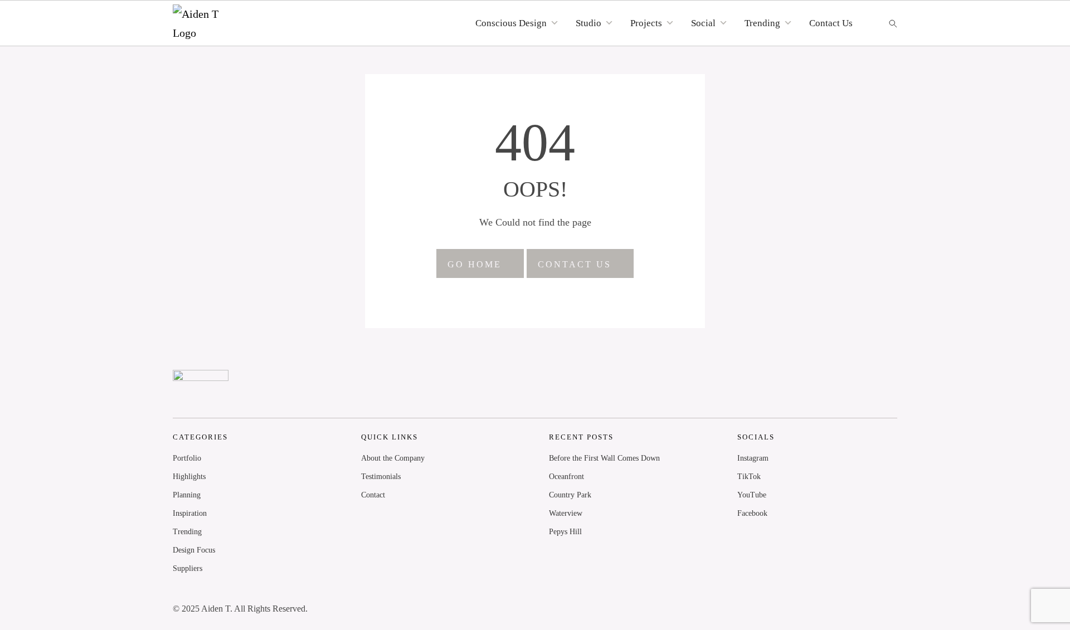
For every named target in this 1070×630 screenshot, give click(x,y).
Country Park (570, 495)
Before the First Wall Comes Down (604, 458)
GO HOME (475, 264)
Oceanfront (566, 476)
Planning (187, 495)
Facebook (752, 513)
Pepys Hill (565, 532)
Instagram (753, 458)
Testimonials (381, 476)
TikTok (749, 476)
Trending (187, 532)
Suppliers (187, 568)
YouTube (751, 495)
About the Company (393, 458)
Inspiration (190, 513)
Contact (373, 495)
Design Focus (194, 550)
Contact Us (831, 23)
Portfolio (187, 458)
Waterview (565, 513)
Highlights (189, 476)
